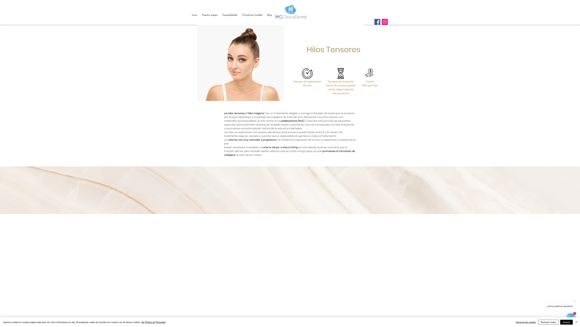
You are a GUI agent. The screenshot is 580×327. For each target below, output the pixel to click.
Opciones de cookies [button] (526, 322)
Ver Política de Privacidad (153, 322)
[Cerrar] (576, 322)
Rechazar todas (548, 322)
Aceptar (566, 322)
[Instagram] (385, 22)
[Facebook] (377, 22)
